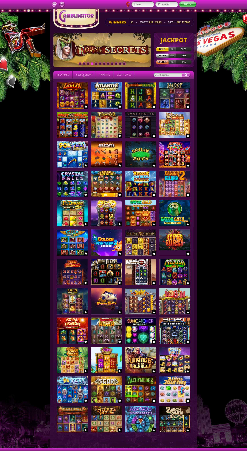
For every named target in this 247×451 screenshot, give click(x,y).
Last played (124, 74)
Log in (187, 4)
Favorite (104, 74)
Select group (84, 74)
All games (63, 74)
